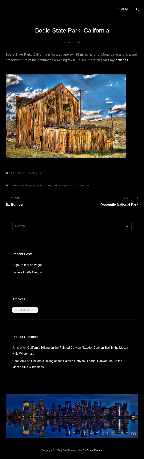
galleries (122, 60)
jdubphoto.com (80, 185)
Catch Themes (94, 450)
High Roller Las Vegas (27, 265)
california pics (61, 185)
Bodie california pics (22, 185)
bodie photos (43, 185)
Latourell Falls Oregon (27, 272)
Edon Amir (19, 361)
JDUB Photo (17, 173)
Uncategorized (35, 173)
